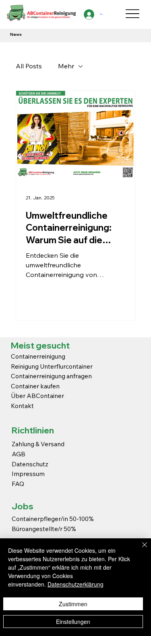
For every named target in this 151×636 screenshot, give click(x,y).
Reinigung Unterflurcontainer (52, 366)
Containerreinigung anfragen (51, 376)
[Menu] (133, 14)
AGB (18, 454)
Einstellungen (73, 622)
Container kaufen (35, 386)
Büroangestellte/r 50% (44, 529)
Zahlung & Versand (38, 444)
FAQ (18, 484)
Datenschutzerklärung (75, 584)
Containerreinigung (38, 356)
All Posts (29, 66)
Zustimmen (73, 604)
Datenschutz (30, 464)
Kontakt (22, 406)
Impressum (29, 474)
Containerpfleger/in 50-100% (53, 519)
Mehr (66, 66)
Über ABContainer (37, 396)
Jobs (22, 506)
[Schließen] (139, 549)
